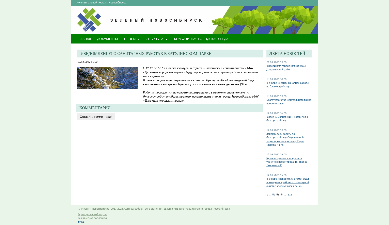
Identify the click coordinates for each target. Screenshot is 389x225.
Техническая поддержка (93, 218)
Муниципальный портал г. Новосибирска (101, 2)
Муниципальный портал (92, 214)
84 (281, 194)
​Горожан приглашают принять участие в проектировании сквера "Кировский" (286, 162)
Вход (81, 221)
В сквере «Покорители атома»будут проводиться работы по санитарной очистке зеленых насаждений (287, 182)
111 (290, 194)
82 (273, 194)
